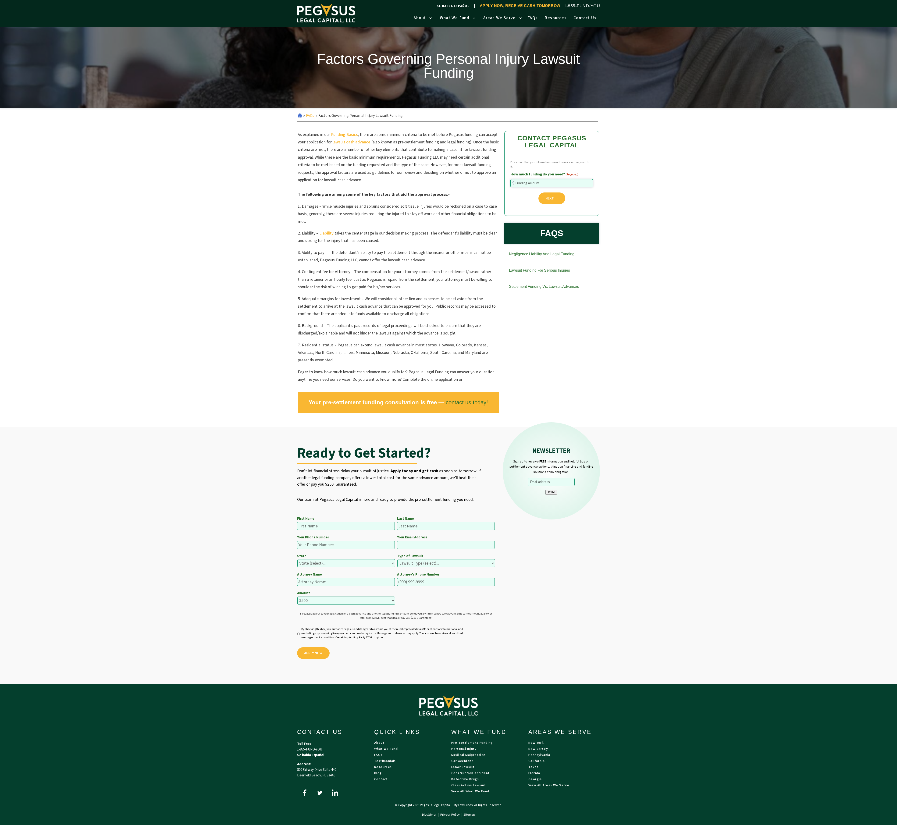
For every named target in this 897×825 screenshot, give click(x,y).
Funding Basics (344, 135)
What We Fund (454, 18)
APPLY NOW (313, 653)
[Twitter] (320, 792)
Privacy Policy (450, 814)
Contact (381, 780)
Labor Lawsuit (463, 767)
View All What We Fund (470, 792)
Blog (378, 773)
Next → (551, 198)
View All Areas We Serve (548, 786)
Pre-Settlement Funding (472, 743)
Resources (555, 18)
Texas (533, 767)
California (536, 761)
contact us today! (467, 402)
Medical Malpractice (468, 755)
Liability (326, 233)
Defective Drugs (465, 780)
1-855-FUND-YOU (582, 6)
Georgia (535, 780)
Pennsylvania (539, 755)
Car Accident (462, 761)
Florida (534, 773)
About (420, 18)
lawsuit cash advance (351, 142)
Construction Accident (470, 773)
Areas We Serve (499, 18)
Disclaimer (429, 814)
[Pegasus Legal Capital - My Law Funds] (326, 13)
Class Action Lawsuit (468, 786)
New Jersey (538, 749)
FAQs (532, 18)
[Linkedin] (335, 792)
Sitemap (469, 814)
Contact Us (584, 18)
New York (536, 743)
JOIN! (551, 492)
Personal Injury (464, 749)
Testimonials (385, 761)
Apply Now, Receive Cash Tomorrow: (521, 6)
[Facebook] (304, 792)
